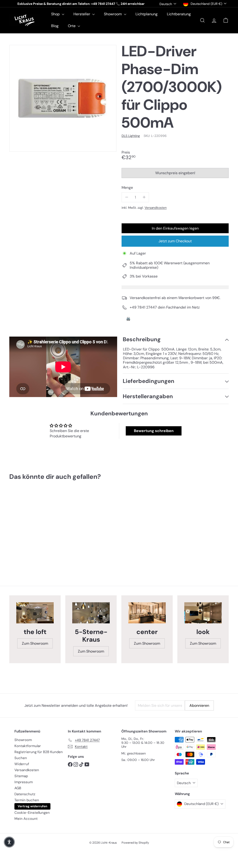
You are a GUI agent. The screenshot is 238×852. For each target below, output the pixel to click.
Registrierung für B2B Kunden (38, 752)
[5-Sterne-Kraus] (91, 612)
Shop (56, 14)
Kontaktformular (27, 746)
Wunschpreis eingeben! (176, 174)
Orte (72, 25)
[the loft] (35, 612)
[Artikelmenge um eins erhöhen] (144, 197)
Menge (127, 187)
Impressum (23, 782)
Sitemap (21, 776)
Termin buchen (26, 800)
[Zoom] (63, 98)
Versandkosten (156, 208)
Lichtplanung (147, 14)
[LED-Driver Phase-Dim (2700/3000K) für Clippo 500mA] (25, 527)
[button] (9, 842)
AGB (17, 788)
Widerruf (21, 764)
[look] (203, 612)
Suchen (20, 758)
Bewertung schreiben (154, 430)
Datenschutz (24, 794)
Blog (55, 25)
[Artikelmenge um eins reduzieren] (127, 197)
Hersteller (82, 14)
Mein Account (26, 818)
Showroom (113, 14)
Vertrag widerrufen (32, 806)
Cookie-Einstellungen (32, 812)
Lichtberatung (179, 14)
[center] (147, 612)
